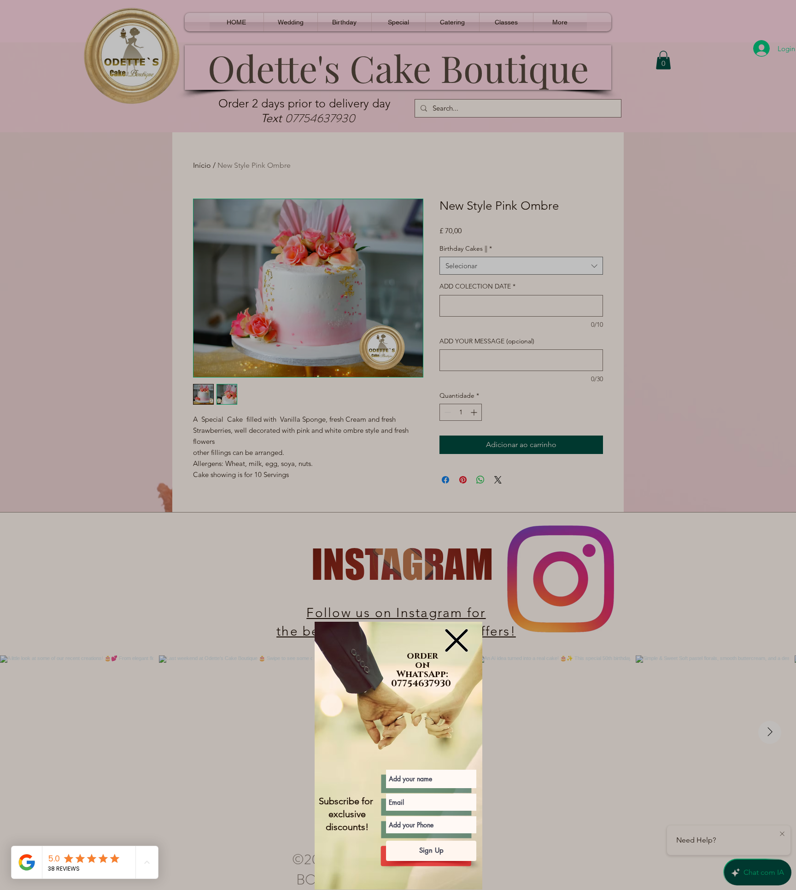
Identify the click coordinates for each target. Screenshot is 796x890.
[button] (456, 640)
